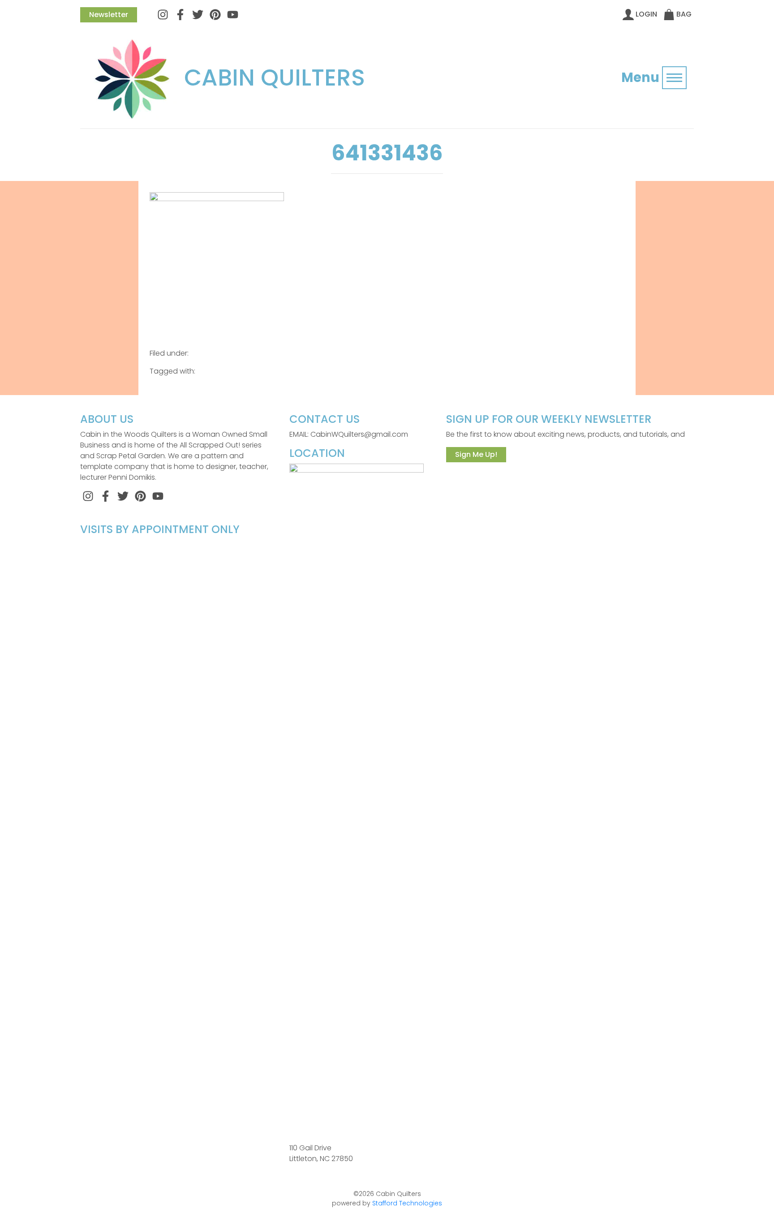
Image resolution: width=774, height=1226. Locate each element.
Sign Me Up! (476, 454)
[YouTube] (233, 14)
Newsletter (108, 14)
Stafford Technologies (407, 1203)
